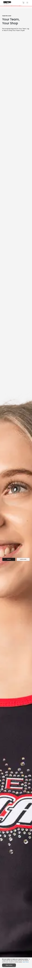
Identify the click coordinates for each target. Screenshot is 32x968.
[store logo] (7, 2)
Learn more (26, 962)
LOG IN (9, 559)
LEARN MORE (23, 559)
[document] (16, 962)
